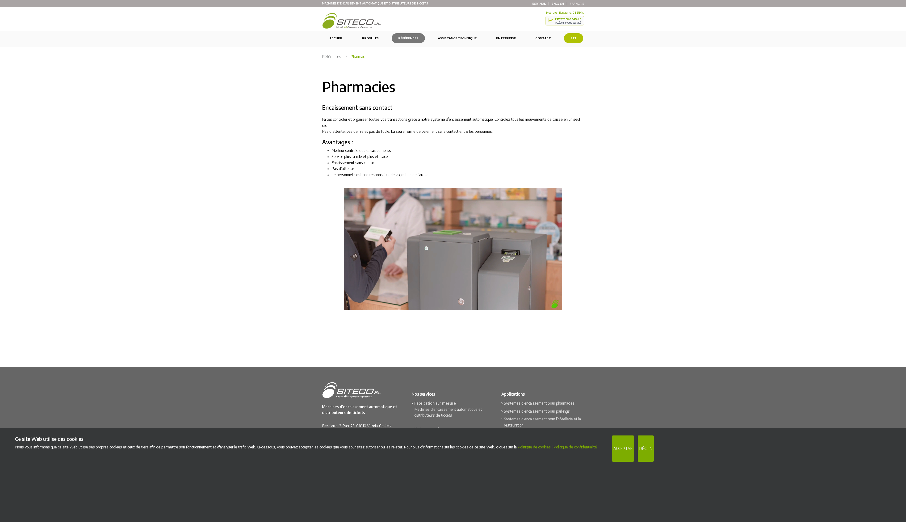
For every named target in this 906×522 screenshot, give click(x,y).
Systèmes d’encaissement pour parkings (537, 411)
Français (577, 3)
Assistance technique (457, 38)
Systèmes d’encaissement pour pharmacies (539, 403)
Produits (370, 38)
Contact (543, 38)
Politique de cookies (534, 447)
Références (408, 38)
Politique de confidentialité (575, 447)
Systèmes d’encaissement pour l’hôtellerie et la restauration (542, 422)
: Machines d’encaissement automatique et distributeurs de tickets (448, 409)
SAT (573, 38)
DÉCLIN (645, 448)
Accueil (336, 38)
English (558, 3)
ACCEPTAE (623, 448)
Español (539, 3)
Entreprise (506, 38)
